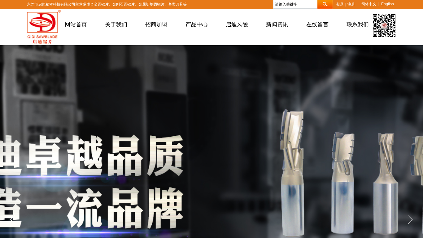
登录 (340, 4)
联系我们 (358, 24)
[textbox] (295, 4)
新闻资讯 (277, 24)
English (387, 4)
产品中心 (196, 24)
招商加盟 (156, 24)
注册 (351, 4)
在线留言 (317, 24)
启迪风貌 (237, 24)
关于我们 (116, 24)
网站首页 (76, 24)
